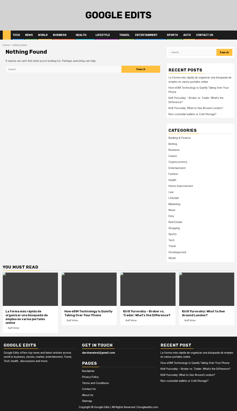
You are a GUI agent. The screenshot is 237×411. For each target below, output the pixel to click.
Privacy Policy (90, 377)
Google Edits (118, 15)
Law (170, 192)
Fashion (173, 174)
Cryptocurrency (177, 162)
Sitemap (87, 401)
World (43, 35)
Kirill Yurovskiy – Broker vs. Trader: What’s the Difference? (146, 313)
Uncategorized (177, 252)
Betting (172, 144)
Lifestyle (103, 35)
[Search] (231, 35)
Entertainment (146, 35)
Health (81, 35)
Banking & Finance (179, 138)
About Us (87, 395)
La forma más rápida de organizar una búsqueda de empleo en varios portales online (27, 317)
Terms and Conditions (95, 383)
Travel (124, 35)
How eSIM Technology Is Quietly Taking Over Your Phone (88, 313)
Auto (187, 35)
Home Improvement (180, 186)
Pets (171, 216)
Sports (172, 35)
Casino (172, 156)
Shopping (174, 228)
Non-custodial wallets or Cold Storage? (192, 114)
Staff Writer (13, 328)
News (29, 35)
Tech (16, 35)
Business (59, 35)
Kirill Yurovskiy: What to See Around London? (195, 108)
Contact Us (204, 35)
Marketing (174, 204)
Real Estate (175, 222)
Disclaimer (88, 371)
